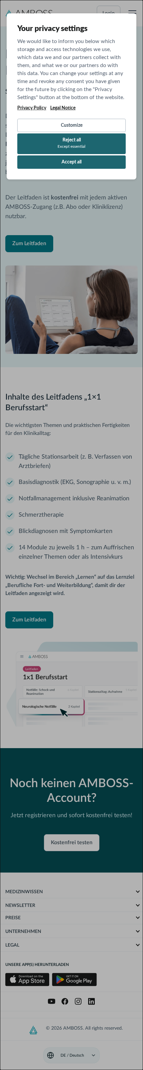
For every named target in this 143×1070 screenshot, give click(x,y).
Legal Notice (62, 108)
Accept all (71, 162)
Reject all (71, 143)
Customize (71, 125)
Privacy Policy (31, 108)
